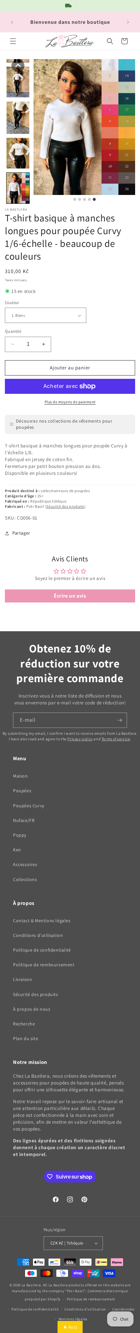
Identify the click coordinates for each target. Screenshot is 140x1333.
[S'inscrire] (119, 720)
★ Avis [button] (70, 1327)
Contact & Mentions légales (42, 920)
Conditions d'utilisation (38, 935)
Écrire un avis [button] (70, 595)
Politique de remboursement (44, 965)
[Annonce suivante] (128, 22)
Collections (25, 879)
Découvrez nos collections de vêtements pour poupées (64, 424)
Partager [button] (21, 533)
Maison (20, 776)
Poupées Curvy (28, 806)
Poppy (19, 835)
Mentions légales (73, 1319)
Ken (17, 850)
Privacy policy (79, 738)
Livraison (22, 979)
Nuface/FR (24, 820)
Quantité (13, 331)
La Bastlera (31, 1285)
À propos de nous (31, 1009)
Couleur (12, 302)
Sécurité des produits (65, 506)
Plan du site (25, 1038)
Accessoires (25, 864)
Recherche (24, 1024)
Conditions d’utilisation (85, 1309)
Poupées (22, 791)
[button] (13, 41)
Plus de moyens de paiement (70, 401)
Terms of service (116, 738)
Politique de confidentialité (42, 950)
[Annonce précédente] (12, 22)
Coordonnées (123, 1309)
